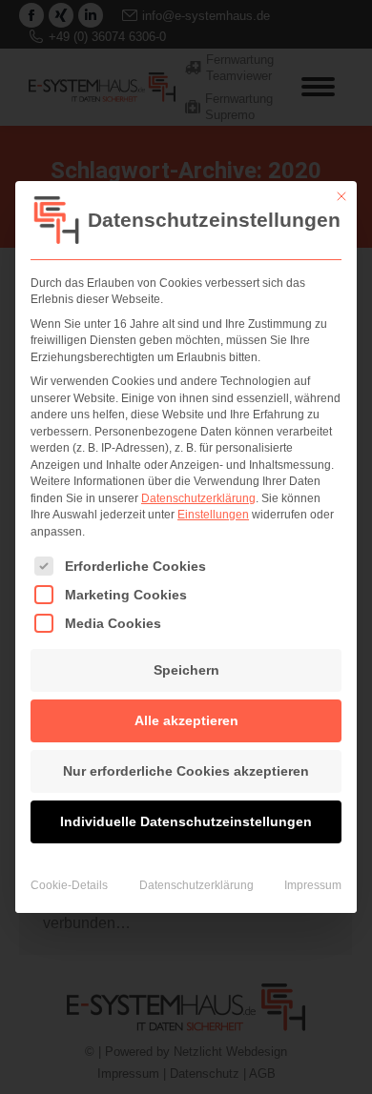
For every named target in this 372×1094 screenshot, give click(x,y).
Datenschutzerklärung (198, 498)
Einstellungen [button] (213, 514)
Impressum (312, 885)
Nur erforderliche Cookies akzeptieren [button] (186, 771)
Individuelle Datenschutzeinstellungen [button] (186, 821)
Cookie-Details (69, 885)
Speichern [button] (186, 670)
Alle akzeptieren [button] (186, 720)
